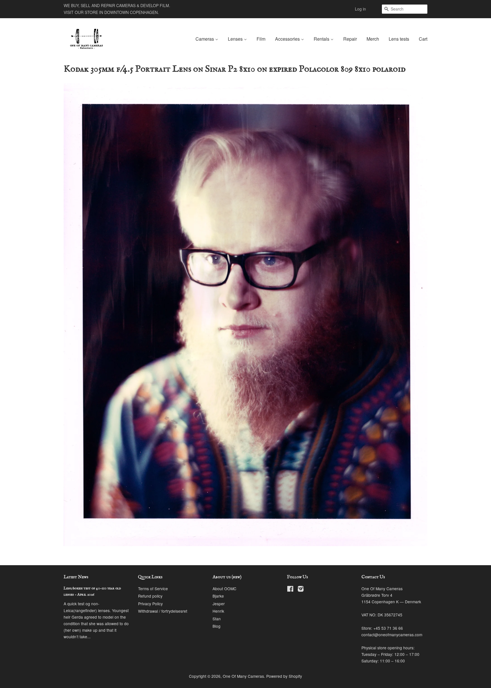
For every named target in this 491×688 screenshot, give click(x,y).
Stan (217, 618)
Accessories (288, 39)
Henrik (218, 611)
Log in (360, 9)
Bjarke (218, 596)
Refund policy (150, 596)
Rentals (322, 39)
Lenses (236, 39)
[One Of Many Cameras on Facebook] (290, 589)
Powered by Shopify (284, 676)
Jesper (219, 603)
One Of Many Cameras (243, 676)
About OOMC (224, 588)
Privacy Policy (150, 603)
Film (261, 39)
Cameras (205, 39)
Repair (350, 39)
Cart (423, 39)
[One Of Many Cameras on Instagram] (300, 589)
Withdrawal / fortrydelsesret (162, 611)
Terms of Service (153, 588)
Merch (373, 39)
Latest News (76, 577)
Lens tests (399, 39)
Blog (216, 626)
